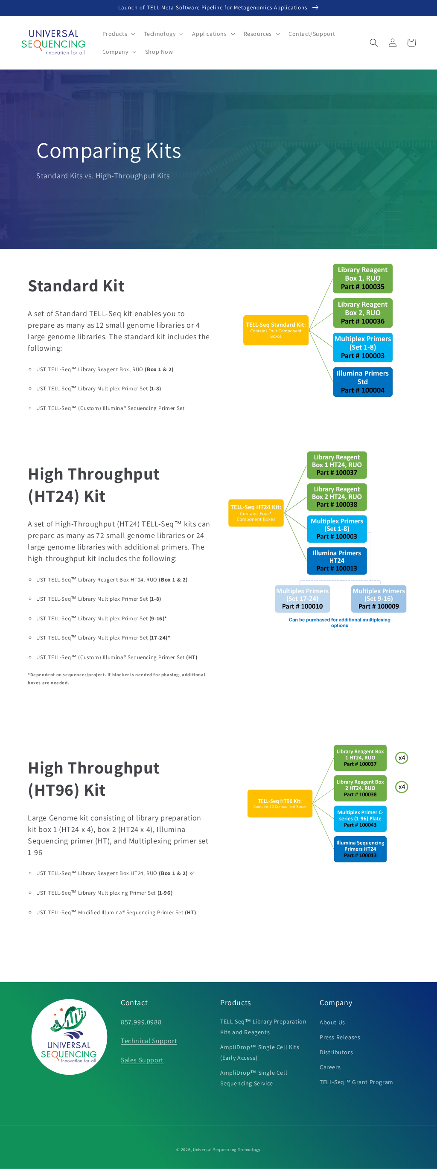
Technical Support (149, 1040)
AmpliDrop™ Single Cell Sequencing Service (253, 1078)
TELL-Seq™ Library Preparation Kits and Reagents (263, 1027)
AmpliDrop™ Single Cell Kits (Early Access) (259, 1052)
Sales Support (142, 1060)
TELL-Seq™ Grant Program (356, 1082)
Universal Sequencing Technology (227, 1149)
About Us (332, 1022)
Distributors (336, 1052)
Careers (330, 1067)
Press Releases (340, 1037)
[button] (118, 34)
